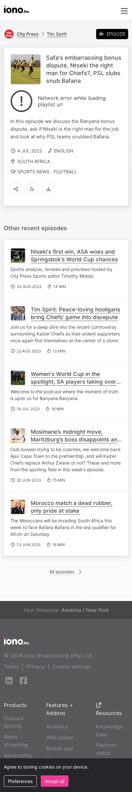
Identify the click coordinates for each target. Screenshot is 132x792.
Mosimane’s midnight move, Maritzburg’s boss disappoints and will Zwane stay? (76, 439)
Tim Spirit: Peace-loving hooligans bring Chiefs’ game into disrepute (75, 313)
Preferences (20, 781)
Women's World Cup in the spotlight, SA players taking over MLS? (73, 382)
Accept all (54, 781)
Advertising (18, 755)
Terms (11, 666)
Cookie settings (72, 666)
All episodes (61, 571)
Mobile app (59, 748)
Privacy (36, 666)
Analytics (57, 726)
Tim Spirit (57, 34)
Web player (59, 737)
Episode (116, 34)
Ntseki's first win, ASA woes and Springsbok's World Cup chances (74, 255)
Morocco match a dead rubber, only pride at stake (71, 507)
